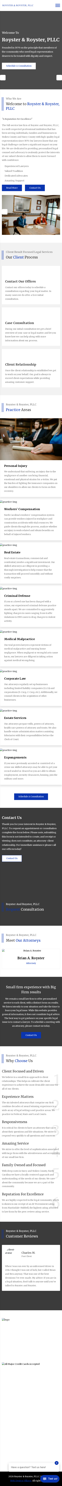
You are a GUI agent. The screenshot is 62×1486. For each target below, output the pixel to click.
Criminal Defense (17, 596)
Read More (12, 188)
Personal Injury (15, 466)
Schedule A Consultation (18, 66)
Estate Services (15, 718)
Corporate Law (15, 678)
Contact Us (35, 188)
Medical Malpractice (19, 639)
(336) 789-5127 (15, 1386)
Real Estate (12, 552)
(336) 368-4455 (15, 1438)
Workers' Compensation (22, 509)
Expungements (15, 757)
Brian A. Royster (31, 958)
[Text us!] (50, 1479)
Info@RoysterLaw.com (19, 1391)
